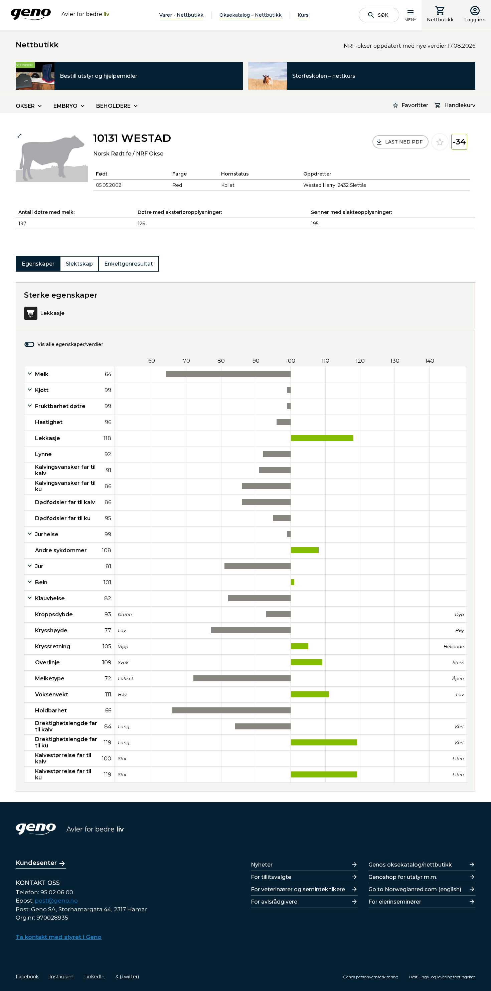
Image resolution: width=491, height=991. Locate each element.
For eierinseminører (394, 902)
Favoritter (414, 105)
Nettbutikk (440, 20)
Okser (25, 106)
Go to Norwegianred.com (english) (414, 889)
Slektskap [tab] (79, 264)
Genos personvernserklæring (370, 976)
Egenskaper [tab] (38, 264)
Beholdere (113, 106)
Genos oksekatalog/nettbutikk (410, 865)
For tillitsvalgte (271, 877)
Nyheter (262, 865)
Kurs (303, 15)
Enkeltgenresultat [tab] (128, 264)
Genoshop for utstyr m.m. (402, 877)
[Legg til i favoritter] (440, 141)
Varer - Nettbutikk (181, 15)
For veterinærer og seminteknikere (298, 889)
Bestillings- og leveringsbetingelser (442, 976)
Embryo (65, 106)
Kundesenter (36, 863)
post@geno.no (56, 900)
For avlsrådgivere (274, 902)
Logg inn (475, 20)
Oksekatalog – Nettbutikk (250, 15)
